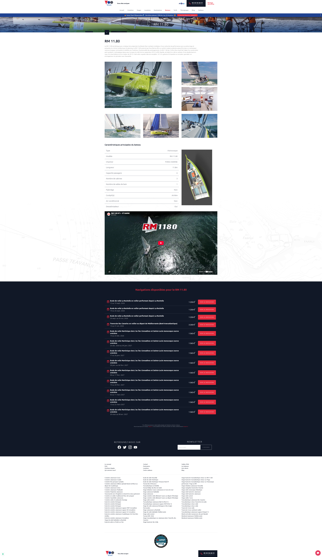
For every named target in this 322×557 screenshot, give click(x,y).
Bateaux (167, 10)
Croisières (130, 10)
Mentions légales (110, 468)
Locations (147, 10)
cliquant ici (185, 426)
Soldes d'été (185, 464)
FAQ (106, 466)
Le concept (108, 464)
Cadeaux (201, 10)
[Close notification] (320, 15)
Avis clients (185, 468)
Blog (193, 10)
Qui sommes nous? (110, 470)
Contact (145, 464)
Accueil (122, 10)
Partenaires (146, 466)
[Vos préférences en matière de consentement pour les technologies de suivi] (3, 554)
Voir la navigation (207, 302)
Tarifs (175, 10)
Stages (139, 10)
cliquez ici (150, 426)
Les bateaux (185, 466)
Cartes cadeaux (147, 470)
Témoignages (184, 10)
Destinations (158, 10)
